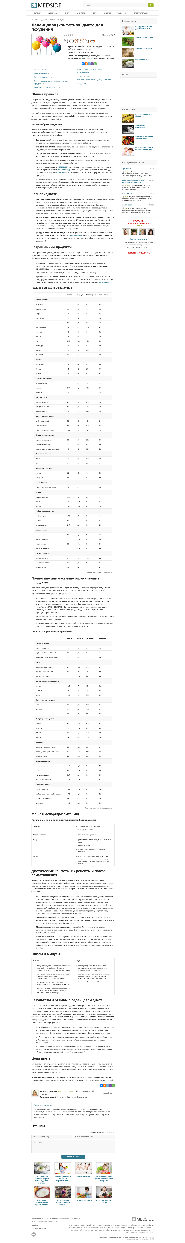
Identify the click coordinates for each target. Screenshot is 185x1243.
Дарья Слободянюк (66, 1091)
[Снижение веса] (66, 40)
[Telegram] (89, 63)
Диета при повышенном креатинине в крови (133, 181)
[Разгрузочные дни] (71, 40)
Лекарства (81, 13)
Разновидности (40, 73)
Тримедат (126, 169)
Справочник (121, 13)
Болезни (37, 13)
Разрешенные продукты (44, 77)
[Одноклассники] (86, 63)
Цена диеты (81, 83)
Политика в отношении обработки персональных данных (55, 1218)
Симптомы (52, 13)
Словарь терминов (141, 13)
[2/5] (67, 35)
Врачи (95, 13)
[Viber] (92, 63)
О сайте (34, 1225)
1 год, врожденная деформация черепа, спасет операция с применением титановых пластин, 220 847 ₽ (138, 243)
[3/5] (69, 35)
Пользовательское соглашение (44, 1222)
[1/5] (65, 35)
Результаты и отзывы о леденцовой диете (93, 80)
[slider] (110, 1132)
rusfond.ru (138, 226)
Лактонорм (127, 193)
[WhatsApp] (95, 63)
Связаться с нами (38, 1228)
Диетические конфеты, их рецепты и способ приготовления (94, 70)
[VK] (33, 1234)
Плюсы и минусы (83, 76)
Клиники (107, 13)
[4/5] (71, 35)
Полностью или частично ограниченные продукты (51, 82)
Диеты (67, 13)
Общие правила (41, 69)
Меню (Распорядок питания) (46, 87)
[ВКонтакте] (83, 63)
